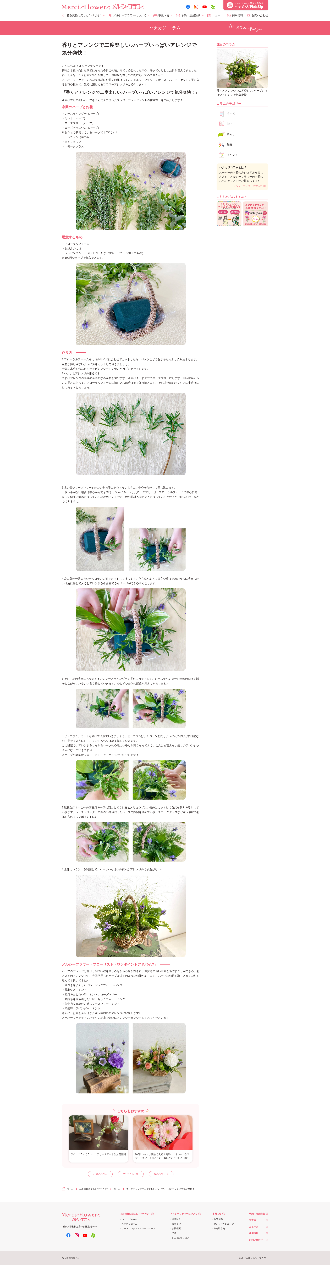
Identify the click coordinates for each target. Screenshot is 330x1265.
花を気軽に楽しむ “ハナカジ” (135, 1214)
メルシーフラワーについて (129, 15)
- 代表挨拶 (175, 1224)
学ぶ (229, 123)
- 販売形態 (217, 1219)
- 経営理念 (175, 1219)
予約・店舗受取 (190, 15)
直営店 (252, 1220)
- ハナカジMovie (128, 1219)
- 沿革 (173, 1233)
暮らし (231, 134)
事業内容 (163, 15)
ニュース (217, 15)
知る (229, 144)
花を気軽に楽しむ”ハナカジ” (84, 15)
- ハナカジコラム (128, 1224)
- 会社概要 (175, 1228)
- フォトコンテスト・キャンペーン (137, 1228)
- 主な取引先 (218, 1228)
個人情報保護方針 (71, 1258)
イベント (232, 154)
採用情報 (237, 15)
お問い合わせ (260, 15)
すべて (231, 113)
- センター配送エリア (223, 1224)
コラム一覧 (132, 1174)
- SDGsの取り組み (179, 1237)
